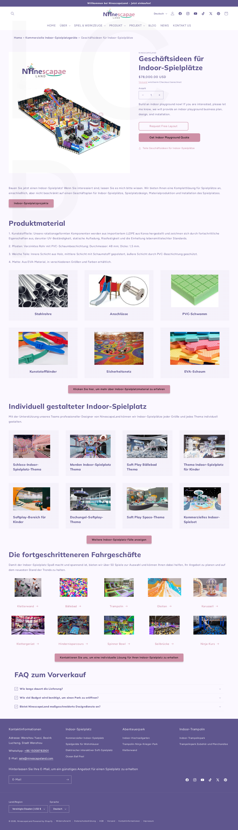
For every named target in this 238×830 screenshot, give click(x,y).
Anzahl (142, 88)
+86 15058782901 (36, 750)
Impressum (148, 821)
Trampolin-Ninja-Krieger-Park (140, 744)
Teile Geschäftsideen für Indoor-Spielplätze (169, 148)
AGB (101, 821)
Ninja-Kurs (208, 644)
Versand (143, 82)
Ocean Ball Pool (75, 756)
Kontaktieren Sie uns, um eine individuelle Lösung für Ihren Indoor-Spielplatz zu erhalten (119, 657)
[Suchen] (12, 13)
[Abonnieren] (67, 780)
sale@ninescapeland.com (36, 758)
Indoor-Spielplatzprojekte (31, 203)
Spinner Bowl (117, 644)
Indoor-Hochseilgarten (136, 738)
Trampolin (116, 606)
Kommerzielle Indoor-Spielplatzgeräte (51, 37)
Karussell (208, 606)
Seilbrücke (162, 644)
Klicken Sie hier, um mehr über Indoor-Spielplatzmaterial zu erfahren (119, 389)
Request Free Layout (163, 126)
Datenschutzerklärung (85, 821)
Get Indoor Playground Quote (169, 137)
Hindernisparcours (71, 644)
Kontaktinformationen (129, 821)
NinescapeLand (24, 821)
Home (18, 37)
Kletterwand (25, 606)
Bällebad (71, 606)
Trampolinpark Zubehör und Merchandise (203, 744)
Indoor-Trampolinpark (192, 738)
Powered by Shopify (43, 821)
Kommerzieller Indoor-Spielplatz (85, 738)
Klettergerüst (26, 644)
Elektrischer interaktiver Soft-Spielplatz (89, 750)
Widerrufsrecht (63, 821)
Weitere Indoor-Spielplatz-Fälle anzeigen (119, 539)
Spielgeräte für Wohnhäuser (82, 744)
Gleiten (162, 606)
